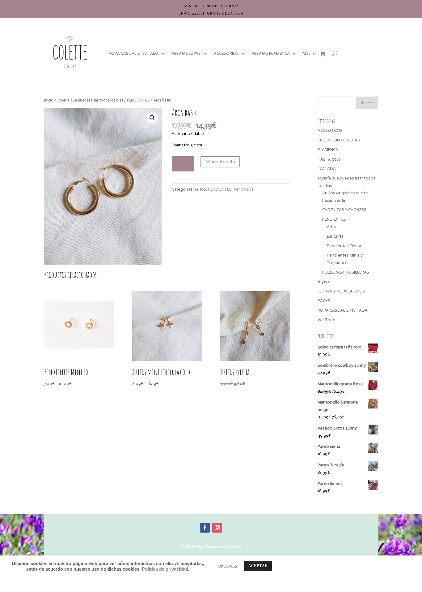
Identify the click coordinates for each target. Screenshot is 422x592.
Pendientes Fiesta (344, 245)
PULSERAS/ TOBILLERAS (345, 272)
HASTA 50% (329, 159)
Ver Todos (244, 189)
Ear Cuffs (335, 236)
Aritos (200, 189)
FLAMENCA (328, 149)
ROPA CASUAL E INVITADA (134, 53)
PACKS (324, 300)
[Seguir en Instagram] (217, 528)
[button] (152, 117)
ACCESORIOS (226, 53)
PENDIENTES (138, 100)
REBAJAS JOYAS (186, 53)
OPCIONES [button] (227, 566)
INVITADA (327, 168)
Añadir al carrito (220, 161)
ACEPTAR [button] (258, 566)
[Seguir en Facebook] (205, 528)
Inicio (48, 100)
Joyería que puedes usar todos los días (90, 100)
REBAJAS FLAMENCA (271, 53)
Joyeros (325, 281)
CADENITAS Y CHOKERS (344, 209)
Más (306, 53)
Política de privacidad (165, 569)
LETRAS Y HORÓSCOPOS (341, 291)
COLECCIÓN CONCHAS (339, 140)
